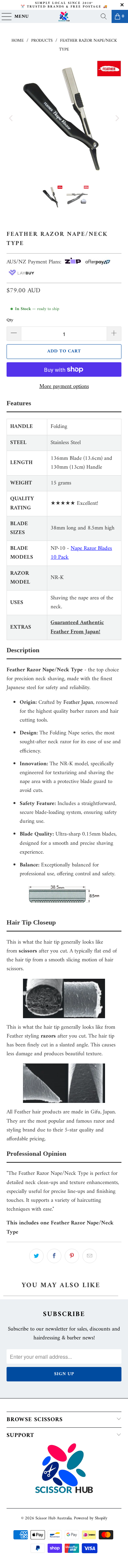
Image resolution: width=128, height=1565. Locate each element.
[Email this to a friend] (89, 1256)
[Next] (116, 118)
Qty (10, 320)
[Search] (103, 16)
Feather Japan (78, 702)
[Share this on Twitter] (36, 1256)
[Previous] (11, 118)
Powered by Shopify (90, 1518)
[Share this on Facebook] (54, 1256)
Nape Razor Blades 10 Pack (81, 553)
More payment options (64, 386)
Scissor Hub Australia (53, 1518)
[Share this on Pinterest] (72, 1256)
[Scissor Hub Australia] (64, 16)
